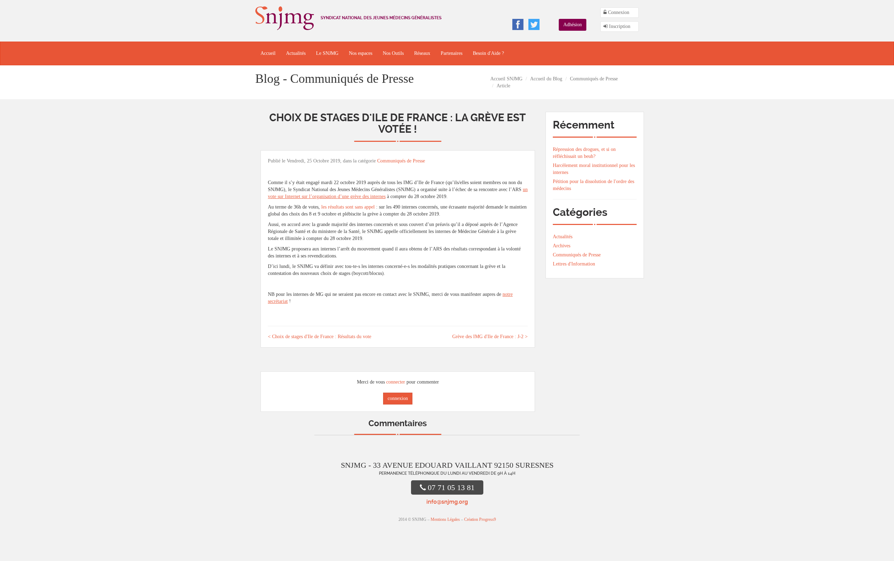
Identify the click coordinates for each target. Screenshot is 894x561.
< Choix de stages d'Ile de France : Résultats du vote (319, 336)
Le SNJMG (327, 53)
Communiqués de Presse (594, 78)
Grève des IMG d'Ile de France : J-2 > (490, 336)
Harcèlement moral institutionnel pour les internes (594, 169)
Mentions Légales (445, 519)
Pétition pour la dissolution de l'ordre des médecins (593, 185)
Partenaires (451, 53)
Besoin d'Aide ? (488, 53)
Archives (561, 245)
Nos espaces (360, 53)
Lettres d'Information (574, 264)
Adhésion (572, 24)
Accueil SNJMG (506, 78)
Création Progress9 (480, 519)
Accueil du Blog (546, 78)
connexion (398, 398)
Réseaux (422, 53)
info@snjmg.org (447, 501)
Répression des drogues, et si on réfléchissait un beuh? (584, 153)
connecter (395, 382)
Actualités (296, 53)
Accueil (268, 53)
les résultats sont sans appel (348, 207)
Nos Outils (393, 53)
